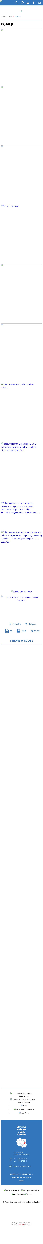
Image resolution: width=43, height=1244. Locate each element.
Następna (29, 623)
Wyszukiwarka (16, 2)
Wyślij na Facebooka (17, 610)
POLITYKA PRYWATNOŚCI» (21, 1177)
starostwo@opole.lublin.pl (23, 1166)
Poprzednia (14, 623)
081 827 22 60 (22, 1159)
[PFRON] (28, 1194)
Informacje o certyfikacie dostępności (21, 1209)
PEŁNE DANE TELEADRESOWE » (21, 1174)
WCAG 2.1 (28, 1216)
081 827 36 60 (22, 1161)
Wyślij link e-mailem (25, 610)
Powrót (34, 630)
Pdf (8, 630)
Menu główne (28, 2)
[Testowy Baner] (21, 11)
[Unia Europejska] (18, 1194)
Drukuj (20, 630)
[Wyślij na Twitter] (21, 610)
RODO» (21, 1181)
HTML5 (18, 1216)
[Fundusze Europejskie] (12, 1190)
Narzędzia (22, 2)
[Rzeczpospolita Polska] (30, 1190)
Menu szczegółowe (33, 2)
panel (39, 2)
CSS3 (21, 1216)
